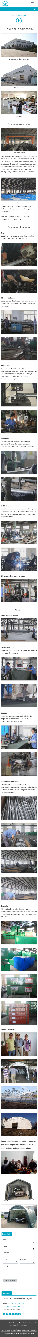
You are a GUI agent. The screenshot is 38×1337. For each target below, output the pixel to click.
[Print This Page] (19, 1314)
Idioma (33, 2)
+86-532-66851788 (13, 1307)
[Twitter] (4, 1314)
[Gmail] (16, 1314)
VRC (14, 1330)
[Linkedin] (13, 1314)
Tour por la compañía (19, 15)
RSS (19, 1330)
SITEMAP (26, 1330)
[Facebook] (7, 1314)
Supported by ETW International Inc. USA (19, 1334)
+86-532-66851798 (17, 1304)
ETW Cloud (6, 1330)
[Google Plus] (10, 1314)
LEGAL (34, 1330)
